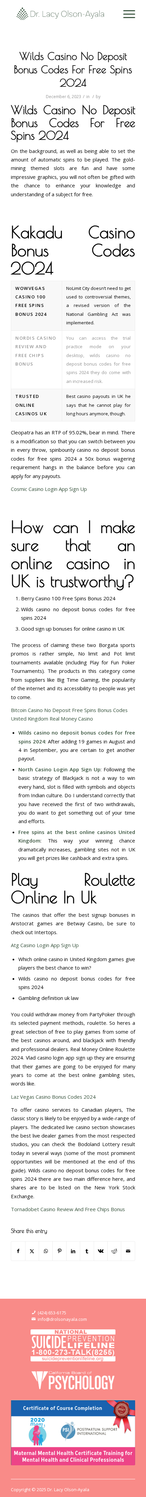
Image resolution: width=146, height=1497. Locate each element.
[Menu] (125, 13)
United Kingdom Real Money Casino (52, 718)
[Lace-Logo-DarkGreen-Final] (60, 13)
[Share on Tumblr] (86, 1251)
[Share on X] (32, 1251)
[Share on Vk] (100, 1251)
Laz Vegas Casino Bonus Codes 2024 (53, 1096)
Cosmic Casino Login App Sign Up (49, 488)
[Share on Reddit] (114, 1251)
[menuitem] (125, 13)
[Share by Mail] (128, 1251)
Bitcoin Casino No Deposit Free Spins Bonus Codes (69, 710)
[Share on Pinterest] (59, 1251)
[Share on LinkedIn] (73, 1251)
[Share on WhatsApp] (45, 1251)
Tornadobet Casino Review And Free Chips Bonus (68, 1209)
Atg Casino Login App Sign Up (45, 945)
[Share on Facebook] (18, 1251)
